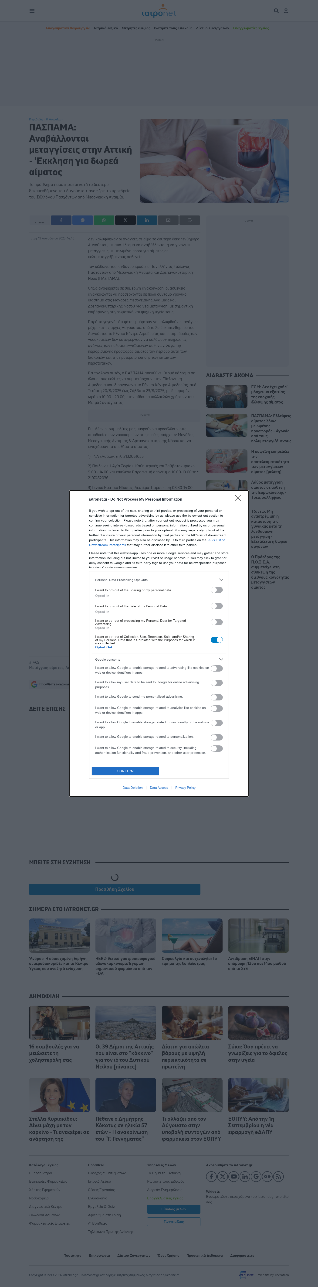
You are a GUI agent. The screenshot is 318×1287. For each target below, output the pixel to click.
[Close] (239, 499)
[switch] (217, 590)
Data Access (159, 787)
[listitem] (159, 579)
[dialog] (159, 643)
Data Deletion (133, 787)
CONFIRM (125, 771)
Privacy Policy (185, 787)
